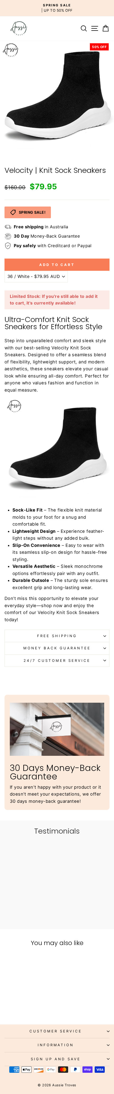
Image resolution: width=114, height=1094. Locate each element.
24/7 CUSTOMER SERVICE (57, 660)
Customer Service (55, 1031)
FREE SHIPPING (57, 636)
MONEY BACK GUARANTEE (57, 648)
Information (56, 1045)
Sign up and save (56, 1059)
